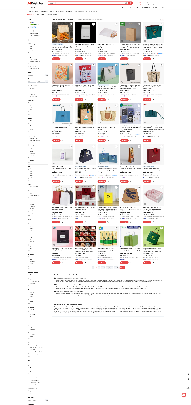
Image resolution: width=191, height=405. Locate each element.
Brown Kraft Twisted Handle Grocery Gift (62, 208)
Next (121, 267)
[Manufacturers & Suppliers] (35, 3)
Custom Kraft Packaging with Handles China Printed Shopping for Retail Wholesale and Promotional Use (152, 250)
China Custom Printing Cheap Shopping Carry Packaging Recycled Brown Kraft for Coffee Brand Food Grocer (108, 209)
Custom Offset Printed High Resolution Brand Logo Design (85, 127)
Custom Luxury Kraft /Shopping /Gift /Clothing (130, 249)
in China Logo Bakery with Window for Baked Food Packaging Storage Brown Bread (62, 46)
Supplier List (40, 14)
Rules (163, 7)
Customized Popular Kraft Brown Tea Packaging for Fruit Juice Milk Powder (107, 250)
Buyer (130, 7)
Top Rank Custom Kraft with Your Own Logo (85, 208)
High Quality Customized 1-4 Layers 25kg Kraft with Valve (85, 85)
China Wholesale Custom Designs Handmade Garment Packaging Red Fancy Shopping (153, 169)
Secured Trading (52, 14)
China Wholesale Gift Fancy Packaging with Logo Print (107, 169)
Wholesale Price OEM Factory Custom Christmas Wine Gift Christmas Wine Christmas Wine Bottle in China (84, 250)
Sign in (162, 4)
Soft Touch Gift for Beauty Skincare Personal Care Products (62, 167)
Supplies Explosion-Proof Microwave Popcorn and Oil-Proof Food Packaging (152, 209)
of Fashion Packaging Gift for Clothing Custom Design (62, 249)
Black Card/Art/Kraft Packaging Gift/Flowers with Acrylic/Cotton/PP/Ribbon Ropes (130, 86)
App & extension (146, 7)
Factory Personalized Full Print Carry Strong (85, 169)
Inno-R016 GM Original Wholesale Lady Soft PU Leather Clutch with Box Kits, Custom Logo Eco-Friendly (153, 127)
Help (137, 7)
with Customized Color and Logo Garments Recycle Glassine (85, 45)
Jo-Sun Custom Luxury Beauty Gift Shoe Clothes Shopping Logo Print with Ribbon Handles (130, 127)
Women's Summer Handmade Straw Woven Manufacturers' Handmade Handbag (107, 127)
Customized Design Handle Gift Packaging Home (62, 85)
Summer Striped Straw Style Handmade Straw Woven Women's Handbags (152, 86)
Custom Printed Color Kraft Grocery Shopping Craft (62, 126)
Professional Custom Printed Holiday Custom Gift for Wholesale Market (130, 168)
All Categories (32, 7)
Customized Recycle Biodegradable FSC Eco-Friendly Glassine (107, 46)
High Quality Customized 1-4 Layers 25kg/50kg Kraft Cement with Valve (130, 209)
